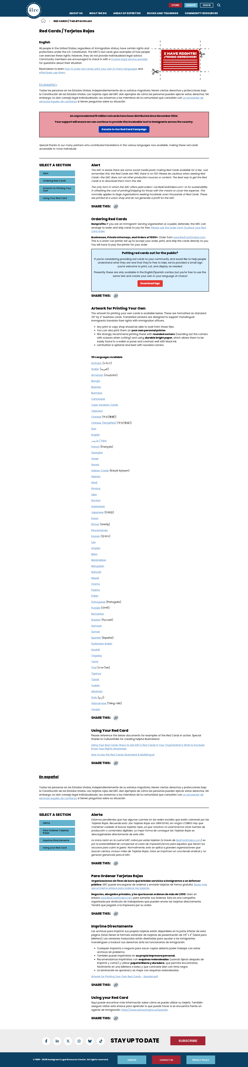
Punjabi (95, 608)
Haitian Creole (100, 470)
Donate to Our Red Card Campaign (124, 129)
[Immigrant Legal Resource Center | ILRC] (33, 10)
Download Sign (150, 283)
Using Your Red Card (55, 198)
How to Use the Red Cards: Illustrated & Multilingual (122, 754)
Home (43, 21)
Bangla (95, 381)
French (95, 446)
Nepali (95, 578)
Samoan (96, 626)
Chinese (96, 417)
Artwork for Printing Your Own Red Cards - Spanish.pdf (124, 976)
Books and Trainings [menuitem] (162, 13)
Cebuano (97, 411)
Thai (94, 667)
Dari (93, 429)
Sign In (207, 5)
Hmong (95, 488)
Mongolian (97, 566)
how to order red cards (79, 69)
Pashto (95, 590)
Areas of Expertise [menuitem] (127, 13)
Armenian (97, 375)
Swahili (95, 649)
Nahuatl (96, 572)
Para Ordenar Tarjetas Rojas (56, 832)
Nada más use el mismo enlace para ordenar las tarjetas (149, 886)
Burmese (96, 393)
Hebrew (95, 476)
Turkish (95, 685)
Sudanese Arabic (101, 643)
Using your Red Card (55, 847)
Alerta (46, 823)
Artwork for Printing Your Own (57, 189)
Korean (95, 536)
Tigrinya (96, 673)
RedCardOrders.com (188, 840)
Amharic (96, 363)
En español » (48, 85)
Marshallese (98, 560)
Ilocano (95, 500)
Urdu (94, 697)
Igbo (94, 494)
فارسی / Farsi (98, 440)
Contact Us (166, 1060)
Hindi (94, 482)
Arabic (95, 369)
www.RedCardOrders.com (189, 237)
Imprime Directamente (56, 840)
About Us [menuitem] (76, 13)
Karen (94, 518)
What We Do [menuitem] (98, 13)
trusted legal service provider (129, 59)
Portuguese (98, 602)
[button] (115, 206)
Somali (95, 631)
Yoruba (95, 709)
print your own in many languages (115, 69)
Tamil (94, 661)
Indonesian (98, 506)
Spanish (96, 638)
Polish (94, 596)
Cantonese (98, 399)
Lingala (95, 548)
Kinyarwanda (99, 530)
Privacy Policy (200, 1060)
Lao (93, 542)
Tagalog (96, 655)
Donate (191, 5)
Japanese (97, 512)
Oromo (95, 584)
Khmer (95, 524)
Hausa (95, 464)
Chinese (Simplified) (104, 423)
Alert (45, 173)
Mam (94, 554)
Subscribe (188, 1041)
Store (175, 5)
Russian (96, 620)
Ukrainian (97, 691)
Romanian (97, 614)
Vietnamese (98, 703)
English (95, 435)
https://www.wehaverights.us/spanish (144, 1010)
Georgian (97, 452)
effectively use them (52, 72)
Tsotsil (95, 679)
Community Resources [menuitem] (201, 13)
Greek (94, 458)
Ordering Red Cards (54, 180)
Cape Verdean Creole (104, 405)
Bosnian (96, 387)
